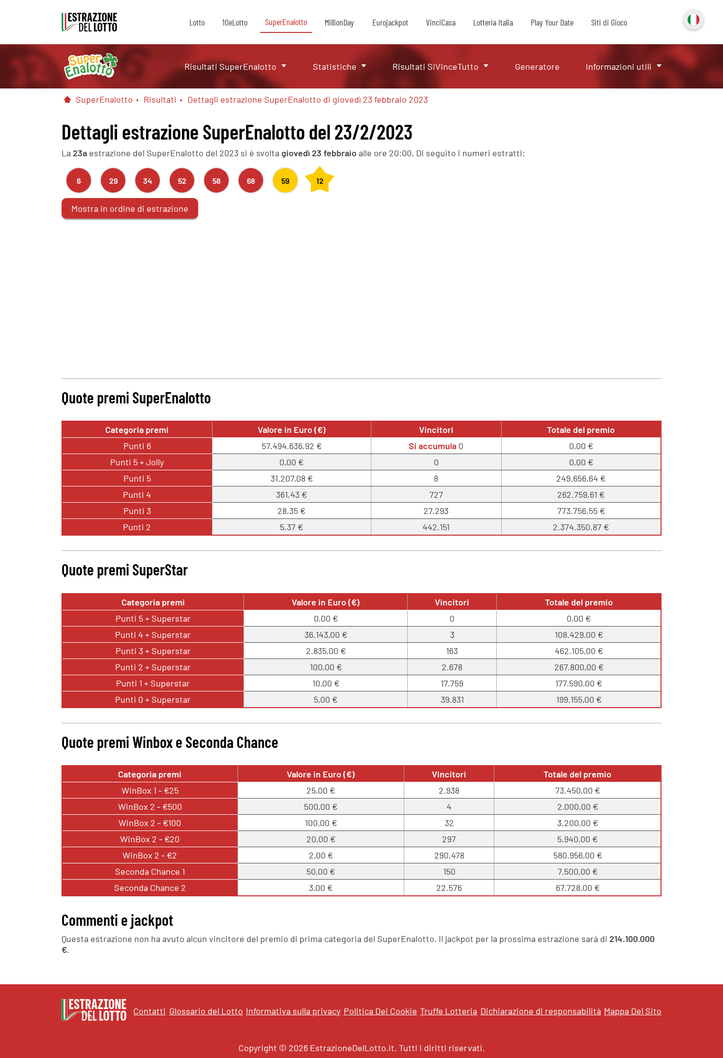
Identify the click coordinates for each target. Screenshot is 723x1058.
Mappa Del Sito (633, 1010)
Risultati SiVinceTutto (435, 66)
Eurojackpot (390, 22)
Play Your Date (552, 22)
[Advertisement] (361, 295)
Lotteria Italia (493, 22)
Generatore (537, 66)
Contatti (149, 1010)
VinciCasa (440, 22)
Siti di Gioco (609, 22)
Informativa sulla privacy (293, 1010)
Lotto (197, 22)
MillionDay (339, 22)
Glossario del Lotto (206, 1010)
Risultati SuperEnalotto (230, 66)
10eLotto (234, 22)
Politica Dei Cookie (380, 1010)
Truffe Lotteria (448, 1010)
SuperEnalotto (286, 21)
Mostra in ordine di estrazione (129, 208)
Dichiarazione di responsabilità (541, 1010)
